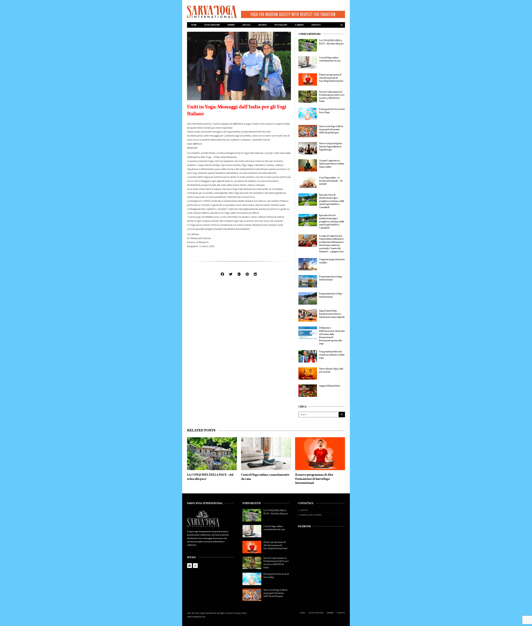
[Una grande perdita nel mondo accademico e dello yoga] (307, 356)
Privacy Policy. (240, 613)
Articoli (246, 25)
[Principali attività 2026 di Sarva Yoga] (307, 114)
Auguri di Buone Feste (329, 385)
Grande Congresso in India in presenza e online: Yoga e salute (331, 164)
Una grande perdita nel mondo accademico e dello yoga (331, 354)
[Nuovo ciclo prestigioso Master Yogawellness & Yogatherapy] (307, 148)
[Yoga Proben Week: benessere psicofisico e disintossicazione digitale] (307, 315)
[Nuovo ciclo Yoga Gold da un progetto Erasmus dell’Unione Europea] (307, 131)
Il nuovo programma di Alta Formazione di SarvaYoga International (331, 78)
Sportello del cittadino (311, 515)
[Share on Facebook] (222, 274)
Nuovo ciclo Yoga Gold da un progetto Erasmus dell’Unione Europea (331, 129)
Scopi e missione (212, 25)
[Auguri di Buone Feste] (307, 390)
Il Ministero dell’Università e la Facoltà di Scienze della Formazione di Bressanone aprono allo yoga (332, 335)
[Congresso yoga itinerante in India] (307, 264)
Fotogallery (280, 25)
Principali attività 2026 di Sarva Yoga (332, 111)
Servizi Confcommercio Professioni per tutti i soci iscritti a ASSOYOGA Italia (331, 96)
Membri (231, 25)
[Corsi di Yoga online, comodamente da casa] (307, 62)
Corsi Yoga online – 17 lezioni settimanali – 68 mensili (330, 181)
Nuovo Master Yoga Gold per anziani (331, 370)
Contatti (316, 25)
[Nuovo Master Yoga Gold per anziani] (307, 373)
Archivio (262, 25)
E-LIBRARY (299, 25)
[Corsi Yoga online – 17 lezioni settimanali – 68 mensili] (307, 182)
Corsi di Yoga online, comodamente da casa (330, 59)
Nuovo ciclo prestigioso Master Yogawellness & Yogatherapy (330, 146)
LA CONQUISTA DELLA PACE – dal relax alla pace (331, 42)
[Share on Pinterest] (247, 274)
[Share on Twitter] (231, 274)
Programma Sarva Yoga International (330, 278)
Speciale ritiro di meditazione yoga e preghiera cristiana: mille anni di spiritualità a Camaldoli (331, 201)
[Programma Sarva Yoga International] (307, 281)
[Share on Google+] (239, 274)
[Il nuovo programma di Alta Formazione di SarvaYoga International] (307, 79)
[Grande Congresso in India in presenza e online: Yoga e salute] (307, 165)
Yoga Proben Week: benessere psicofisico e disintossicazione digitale (332, 314)
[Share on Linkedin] (255, 274)
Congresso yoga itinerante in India (332, 261)
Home (193, 25)
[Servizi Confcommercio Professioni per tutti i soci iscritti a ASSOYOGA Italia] (307, 96)
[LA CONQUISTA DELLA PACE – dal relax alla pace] (307, 45)
